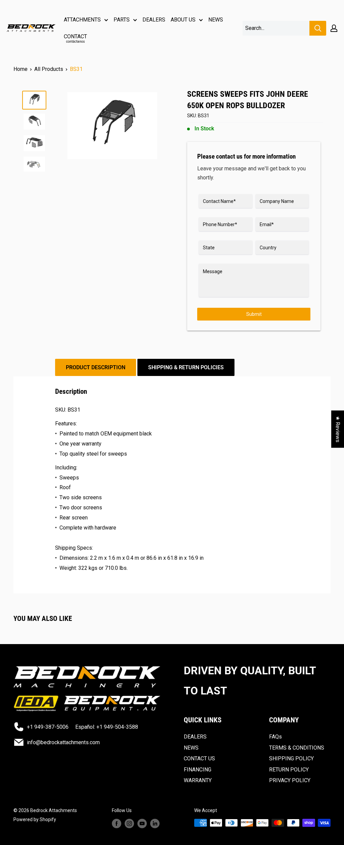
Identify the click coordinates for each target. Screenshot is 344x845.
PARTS (122, 19)
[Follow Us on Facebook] (116, 823)
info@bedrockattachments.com (63, 742)
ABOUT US (183, 19)
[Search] (317, 28)
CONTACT (75, 38)
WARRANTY (198, 780)
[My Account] (334, 28)
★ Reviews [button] (338, 429)
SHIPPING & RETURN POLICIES (186, 367)
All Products (48, 69)
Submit (254, 314)
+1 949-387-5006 (48, 727)
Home (20, 69)
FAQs (275, 736)
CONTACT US (199, 758)
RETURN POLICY (289, 769)
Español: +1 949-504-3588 (106, 727)
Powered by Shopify (34, 819)
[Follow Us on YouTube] (142, 823)
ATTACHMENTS (82, 19)
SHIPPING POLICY (291, 758)
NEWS (215, 19)
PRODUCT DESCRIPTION (95, 367)
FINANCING (197, 769)
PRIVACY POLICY (289, 780)
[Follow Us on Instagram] (129, 823)
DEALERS (153, 19)
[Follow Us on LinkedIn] (155, 823)
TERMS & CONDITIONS (296, 748)
